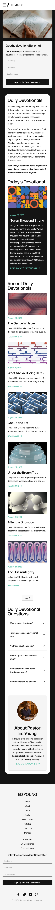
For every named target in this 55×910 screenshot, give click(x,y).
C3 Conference (27, 843)
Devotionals (27, 819)
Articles (27, 823)
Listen (27, 810)
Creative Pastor (27, 848)
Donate (27, 832)
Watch (27, 806)
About (27, 801)
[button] (49, 5)
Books (27, 815)
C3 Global (27, 839)
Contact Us (27, 828)
